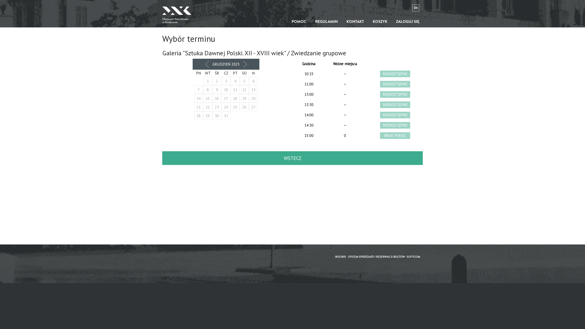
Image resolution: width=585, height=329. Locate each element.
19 (244, 98)
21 (199, 107)
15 (208, 98)
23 (217, 107)
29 (208, 115)
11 (235, 89)
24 (226, 107)
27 (253, 107)
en (415, 8)
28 (199, 115)
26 (244, 107)
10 (226, 89)
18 (235, 98)
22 (208, 107)
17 (226, 98)
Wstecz (292, 158)
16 (217, 98)
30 (217, 115)
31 (226, 115)
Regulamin (326, 21)
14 (199, 98)
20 (253, 98)
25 (235, 107)
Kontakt (355, 21)
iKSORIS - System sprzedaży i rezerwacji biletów (370, 257)
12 (244, 89)
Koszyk (380, 21)
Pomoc (299, 21)
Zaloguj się (407, 21)
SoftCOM (413, 257)
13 (253, 89)
